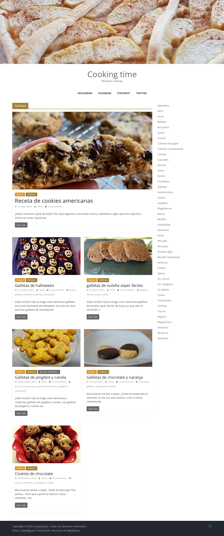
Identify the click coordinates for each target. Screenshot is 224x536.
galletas (19, 294)
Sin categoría (165, 284)
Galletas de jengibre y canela (40, 377)
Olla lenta (163, 230)
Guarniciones (165, 192)
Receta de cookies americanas (54, 200)
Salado (161, 268)
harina (38, 294)
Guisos (161, 197)
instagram (85, 93)
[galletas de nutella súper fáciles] (118, 239)
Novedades (164, 224)
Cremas (162, 154)
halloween (29, 294)
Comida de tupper (168, 143)
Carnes (162, 138)
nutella (105, 294)
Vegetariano (165, 322)
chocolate (143, 381)
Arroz (161, 116)
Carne (161, 132)
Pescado (162, 241)
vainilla (50, 482)
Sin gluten (163, 289)
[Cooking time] (112, 2)
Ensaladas (163, 181)
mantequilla (49, 294)
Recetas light (165, 251)
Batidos (162, 121)
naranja (112, 386)
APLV (160, 111)
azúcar (72, 289)
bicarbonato (29, 386)
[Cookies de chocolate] (46, 427)
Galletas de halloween (34, 285)
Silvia (42, 289)
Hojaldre (162, 203)
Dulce (161, 170)
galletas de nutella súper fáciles (115, 285)
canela (39, 386)
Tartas (161, 295)
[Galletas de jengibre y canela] (46, 331)
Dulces (20, 194)
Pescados (163, 246)
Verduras (163, 327)
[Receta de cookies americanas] (82, 114)
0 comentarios (55, 206)
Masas (161, 213)
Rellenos (162, 262)
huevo (97, 294)
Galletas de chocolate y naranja (115, 377)
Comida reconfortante (170, 148)
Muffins (162, 219)
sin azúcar (164, 278)
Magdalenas (165, 208)
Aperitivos (163, 105)
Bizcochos (163, 127)
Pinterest (123, 93)
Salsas (161, 273)
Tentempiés (164, 300)
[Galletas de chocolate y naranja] (118, 331)
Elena (40, 206)
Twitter (141, 93)
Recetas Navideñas (49, 371)
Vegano (162, 316)
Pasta (161, 235)
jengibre (63, 386)
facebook (104, 93)
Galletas (31, 194)
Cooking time (112, 74)
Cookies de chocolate (34, 473)
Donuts (162, 165)
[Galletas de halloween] (46, 239)
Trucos (161, 311)
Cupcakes (163, 159)
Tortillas (162, 305)
